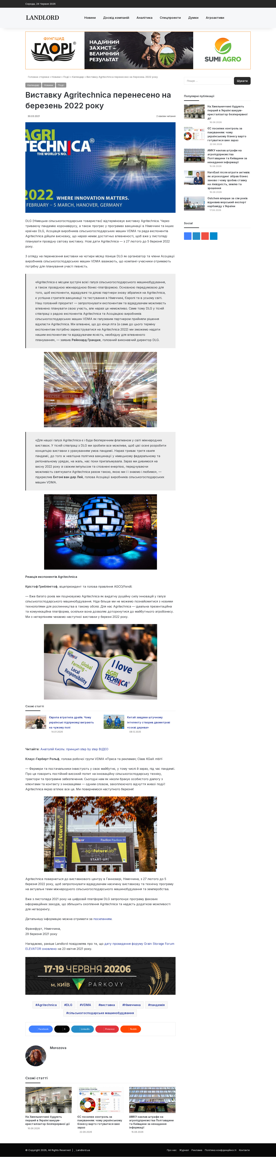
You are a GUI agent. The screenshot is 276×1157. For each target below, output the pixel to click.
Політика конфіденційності (220, 1150)
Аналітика (144, 18)
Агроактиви (215, 18)
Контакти (244, 1150)
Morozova (58, 1048)
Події (66, 76)
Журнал (184, 1150)
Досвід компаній (116, 18)
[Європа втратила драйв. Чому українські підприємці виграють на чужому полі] (36, 722)
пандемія (157, 1005)
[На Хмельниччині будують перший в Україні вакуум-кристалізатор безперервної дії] (48, 1100)
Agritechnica (47, 1005)
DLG (69, 1005)
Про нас (172, 1150)
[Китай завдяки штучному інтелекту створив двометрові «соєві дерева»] (114, 722)
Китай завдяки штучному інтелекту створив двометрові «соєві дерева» (148, 722)
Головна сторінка (38, 76)
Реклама (197, 1150)
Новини (90, 18)
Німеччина (132, 1005)
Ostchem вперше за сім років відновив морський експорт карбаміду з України (227, 202)
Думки (193, 18)
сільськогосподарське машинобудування (101, 1013)
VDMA (86, 1005)
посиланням (102, 919)
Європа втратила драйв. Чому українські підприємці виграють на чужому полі (71, 722)
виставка (107, 1005)
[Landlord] (42, 17)
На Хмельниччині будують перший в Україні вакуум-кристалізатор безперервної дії (47, 1120)
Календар (78, 76)
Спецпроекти (170, 18)
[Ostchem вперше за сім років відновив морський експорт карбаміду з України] (194, 203)
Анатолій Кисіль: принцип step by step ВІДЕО (74, 749)
